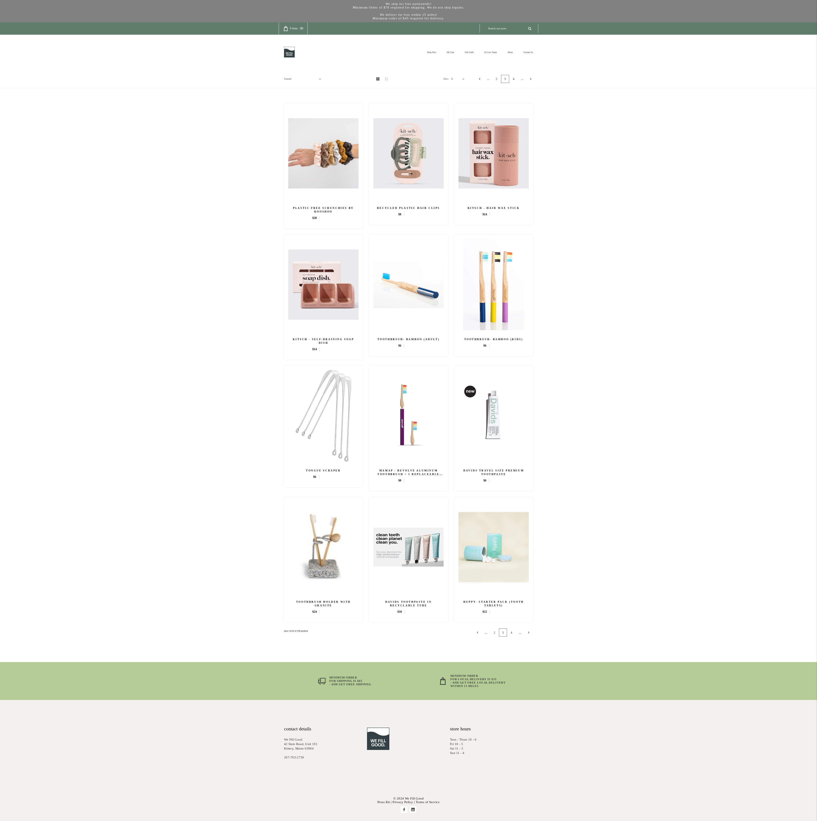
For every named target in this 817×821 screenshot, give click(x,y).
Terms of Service (428, 802)
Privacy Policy (403, 802)
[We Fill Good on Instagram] (413, 809)
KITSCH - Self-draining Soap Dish (323, 341)
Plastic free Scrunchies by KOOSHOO (323, 210)
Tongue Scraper (323, 470)
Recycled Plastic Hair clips (408, 208)
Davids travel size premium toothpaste (493, 472)
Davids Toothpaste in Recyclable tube (408, 603)
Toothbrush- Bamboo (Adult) (408, 339)
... (488, 79)
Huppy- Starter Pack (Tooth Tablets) (493, 603)
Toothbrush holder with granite (323, 603)
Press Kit (383, 802)
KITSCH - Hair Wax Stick (494, 208)
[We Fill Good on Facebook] (404, 809)
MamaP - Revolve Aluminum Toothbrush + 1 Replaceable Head (408, 472)
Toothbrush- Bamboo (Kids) (493, 339)
